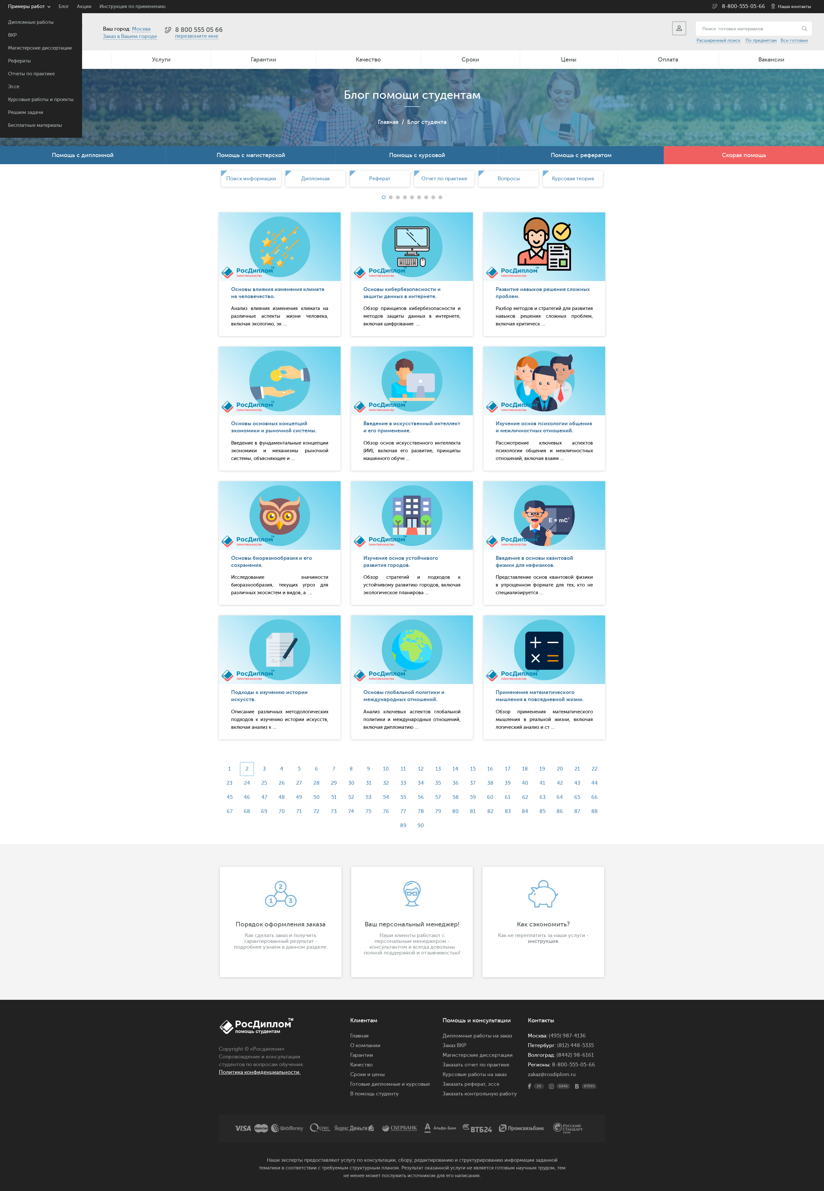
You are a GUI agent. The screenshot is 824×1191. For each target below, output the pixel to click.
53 (368, 797)
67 (230, 811)
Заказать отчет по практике (476, 1065)
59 (473, 797)
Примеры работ (26, 6)
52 (351, 797)
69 (264, 811)
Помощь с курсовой (417, 155)
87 (577, 811)
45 (230, 797)
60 (490, 797)
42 (560, 783)
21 (577, 769)
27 (299, 783)
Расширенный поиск (718, 40)
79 (438, 811)
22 (594, 769)
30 (351, 783)
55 (403, 797)
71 (299, 811)
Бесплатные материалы (35, 125)
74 (351, 811)
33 (403, 783)
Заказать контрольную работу (480, 1094)
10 (386, 769)
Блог (64, 6)
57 (438, 797)
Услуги (161, 59)
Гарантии (263, 59)
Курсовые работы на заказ (475, 1074)
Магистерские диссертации (40, 48)
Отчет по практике (444, 179)
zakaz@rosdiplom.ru (552, 1074)
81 (473, 811)
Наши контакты (794, 6)
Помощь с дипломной (83, 155)
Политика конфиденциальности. (260, 1072)
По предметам (761, 40)
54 (386, 797)
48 (281, 797)
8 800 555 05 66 (199, 29)
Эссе (13, 86)
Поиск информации (251, 179)
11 (403, 769)
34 (421, 783)
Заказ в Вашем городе (130, 36)
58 (456, 797)
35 (438, 783)
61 (507, 797)
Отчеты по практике (31, 74)
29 (334, 783)
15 (473, 769)
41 (542, 783)
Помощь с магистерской (251, 155)
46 (247, 797)
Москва (141, 29)
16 (490, 769)
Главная (388, 122)
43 (577, 783)
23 (229, 783)
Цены (568, 59)
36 (456, 783)
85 (542, 811)
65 (577, 797)
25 (264, 783)
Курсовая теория (573, 179)
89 (403, 826)
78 (421, 811)
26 (282, 783)
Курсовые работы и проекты (41, 99)
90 (420, 826)
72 (316, 811)
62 (525, 797)
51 (334, 797)
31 (368, 783)
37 (473, 783)
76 (386, 811)
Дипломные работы (31, 22)
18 (525, 769)
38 (490, 783)
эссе (494, 1084)
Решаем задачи (25, 112)
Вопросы (509, 179)
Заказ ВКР (454, 1045)
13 (438, 769)
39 (508, 783)
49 (299, 797)
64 (560, 797)
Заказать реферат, (465, 1084)
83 (508, 811)
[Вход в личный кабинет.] (679, 28)
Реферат (379, 179)
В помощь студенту (374, 1094)
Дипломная (315, 179)
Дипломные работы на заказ (477, 1036)
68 (247, 811)
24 (247, 783)
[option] (251, 179)
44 (594, 783)
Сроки (470, 59)
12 (421, 769)
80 (455, 811)
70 (282, 811)
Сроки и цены (367, 1074)
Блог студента (426, 122)
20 (560, 769)
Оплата (668, 59)
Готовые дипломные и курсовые (390, 1084)
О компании (365, 1045)
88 (594, 811)
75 (368, 811)
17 (507, 769)
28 (317, 783)
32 (386, 783)
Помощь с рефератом (581, 155)
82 (490, 811)
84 (525, 811)
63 (542, 797)
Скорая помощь (744, 155)
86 (560, 811)
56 (421, 797)
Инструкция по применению (132, 6)
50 (317, 797)
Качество (368, 59)
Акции (84, 6)
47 (264, 797)
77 (403, 811)
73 (334, 811)
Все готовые (794, 40)
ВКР (12, 35)
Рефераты (19, 61)
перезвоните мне (196, 36)
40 (525, 783)
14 (455, 769)
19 (542, 769)
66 (594, 797)
